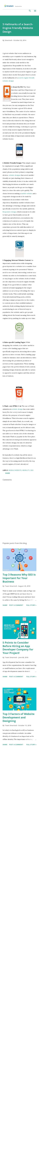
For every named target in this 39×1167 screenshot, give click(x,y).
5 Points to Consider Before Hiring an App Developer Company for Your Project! (18, 648)
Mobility (26, 470)
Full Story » (31, 605)
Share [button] (7, 473)
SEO (31, 470)
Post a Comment (16, 605)
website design (17, 409)
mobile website (26, 193)
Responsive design (9, 212)
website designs (14, 175)
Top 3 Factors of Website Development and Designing (18, 717)
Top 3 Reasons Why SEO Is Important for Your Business (19, 578)
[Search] (30, 10)
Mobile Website (15, 470)
